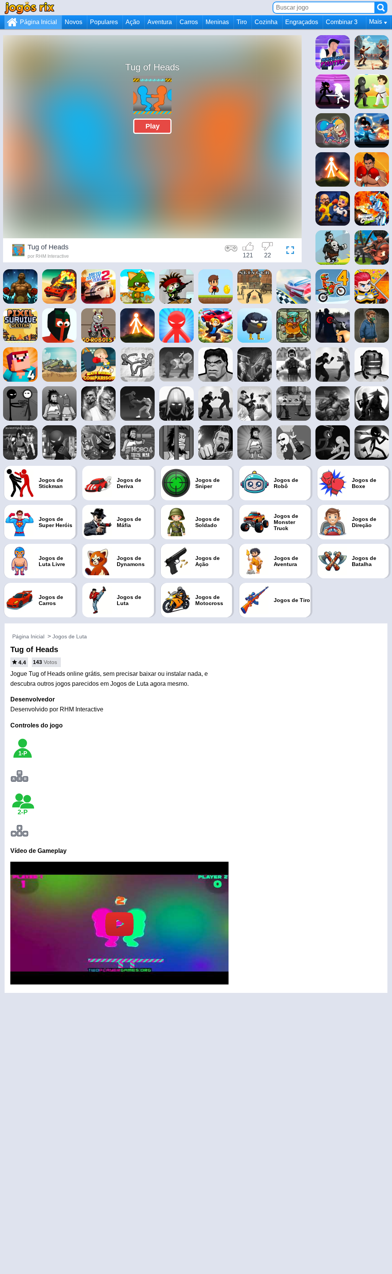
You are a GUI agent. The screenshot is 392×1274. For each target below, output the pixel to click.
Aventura (159, 22)
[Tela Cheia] (288, 251)
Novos (73, 22)
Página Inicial (38, 22)
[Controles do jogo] (231, 251)
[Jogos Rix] (29, 7)
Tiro (242, 22)
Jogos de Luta (69, 636)
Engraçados (301, 22)
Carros (189, 22)
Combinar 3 (342, 22)
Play (152, 126)
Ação (133, 22)
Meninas (217, 22)
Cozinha (266, 22)
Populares (104, 22)
